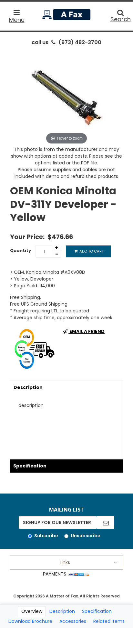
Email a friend (86, 331)
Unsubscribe (85, 536)
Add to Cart (91, 251)
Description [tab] (62, 611)
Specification (29, 466)
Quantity (20, 250)
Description (28, 387)
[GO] (105, 522)
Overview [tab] (31, 611)
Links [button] (65, 562)
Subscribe (46, 536)
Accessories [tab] (72, 621)
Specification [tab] (97, 611)
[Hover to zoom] (66, 97)
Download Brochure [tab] (30, 621)
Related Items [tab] (109, 621)
